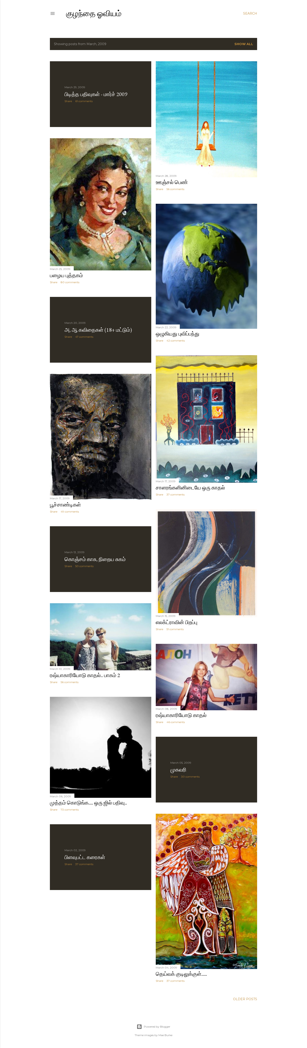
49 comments (70, 511)
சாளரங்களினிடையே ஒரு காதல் (190, 487)
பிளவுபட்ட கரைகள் (85, 857)
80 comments (70, 282)
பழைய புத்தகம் (66, 275)
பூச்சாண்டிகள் (65, 504)
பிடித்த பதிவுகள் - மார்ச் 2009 (96, 94)
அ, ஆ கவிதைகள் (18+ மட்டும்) (98, 329)
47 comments (84, 336)
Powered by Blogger (157, 1026)
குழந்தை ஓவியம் (94, 13)
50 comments (84, 566)
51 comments (175, 629)
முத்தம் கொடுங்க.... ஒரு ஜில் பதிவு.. (88, 802)
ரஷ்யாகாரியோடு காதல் (181, 715)
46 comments (176, 722)
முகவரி (178, 769)
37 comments (176, 494)
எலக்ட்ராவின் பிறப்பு (176, 622)
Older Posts (245, 999)
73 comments (70, 809)
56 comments (175, 189)
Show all (243, 44)
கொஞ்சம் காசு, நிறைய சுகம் (95, 559)
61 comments (84, 101)
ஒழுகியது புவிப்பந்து (177, 333)
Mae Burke (165, 1035)
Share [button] (68, 101)
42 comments (176, 340)
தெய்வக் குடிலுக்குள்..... (181, 973)
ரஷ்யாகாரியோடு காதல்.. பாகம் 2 (85, 675)
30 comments (190, 776)
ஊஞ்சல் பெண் (172, 182)
